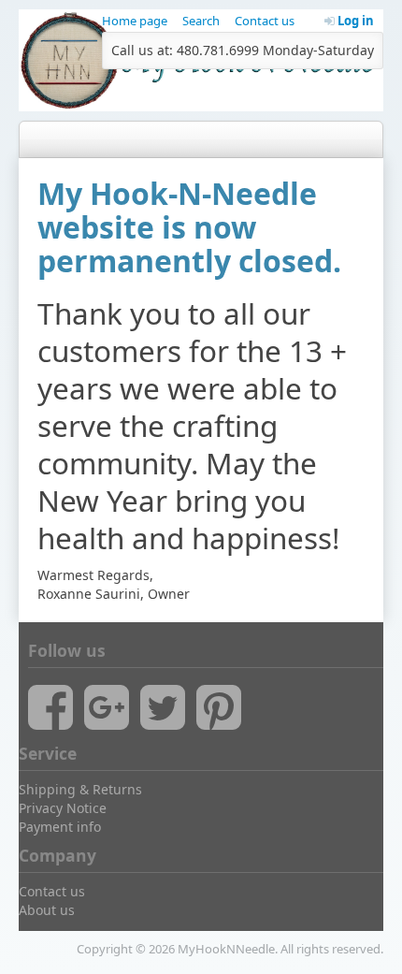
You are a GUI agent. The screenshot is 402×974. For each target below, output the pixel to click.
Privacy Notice (63, 808)
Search (201, 20)
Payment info (60, 827)
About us (47, 910)
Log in (354, 20)
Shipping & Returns (80, 789)
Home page (134, 20)
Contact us (264, 20)
